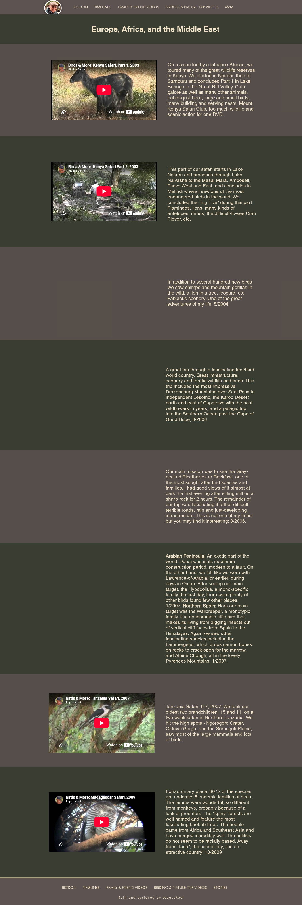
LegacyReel (173, 897)
